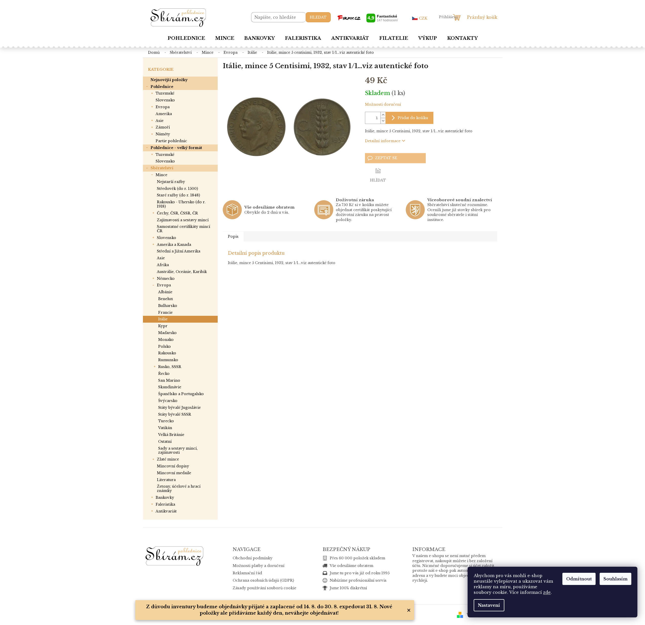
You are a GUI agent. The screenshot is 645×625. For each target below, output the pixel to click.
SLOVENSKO (165, 100)
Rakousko (167, 353)
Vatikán (165, 428)
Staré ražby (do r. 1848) (178, 195)
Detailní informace (382, 141)
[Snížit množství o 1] (382, 121)
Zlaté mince (168, 459)
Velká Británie (171, 434)
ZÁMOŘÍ (163, 127)
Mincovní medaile (174, 473)
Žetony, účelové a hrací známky (178, 488)
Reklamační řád (247, 573)
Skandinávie (169, 387)
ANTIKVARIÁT (166, 511)
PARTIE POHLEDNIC (171, 141)
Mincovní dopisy (173, 466)
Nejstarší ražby (171, 181)
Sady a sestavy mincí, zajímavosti (178, 450)
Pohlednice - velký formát (176, 147)
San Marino (169, 380)
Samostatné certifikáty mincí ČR (183, 228)
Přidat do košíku (413, 118)
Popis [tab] (233, 236)
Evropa (164, 285)
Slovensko (166, 237)
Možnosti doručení (383, 104)
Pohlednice (162, 86)
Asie (161, 258)
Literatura (166, 479)
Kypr (163, 326)
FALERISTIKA (165, 504)
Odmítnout (579, 578)
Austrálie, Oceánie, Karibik (182, 271)
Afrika (163, 265)
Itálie (163, 319)
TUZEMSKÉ (165, 93)
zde (547, 592)
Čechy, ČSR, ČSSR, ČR (177, 213)
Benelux (165, 299)
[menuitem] (186, 38)
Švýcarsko (167, 400)
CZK (423, 18)
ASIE (159, 120)
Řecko (164, 373)
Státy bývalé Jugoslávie (179, 407)
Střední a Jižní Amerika (178, 251)
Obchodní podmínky (252, 558)
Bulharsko (167, 305)
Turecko (166, 421)
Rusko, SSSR (169, 366)
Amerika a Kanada (174, 244)
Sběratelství (162, 168)
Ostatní (165, 441)
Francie (165, 312)
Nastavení (489, 605)
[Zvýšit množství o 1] (382, 115)
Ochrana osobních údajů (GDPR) (263, 580)
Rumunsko (168, 360)
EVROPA (163, 107)
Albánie (165, 292)
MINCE (161, 175)
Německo (166, 278)
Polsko (164, 346)
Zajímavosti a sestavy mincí (183, 220)
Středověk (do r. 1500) (177, 188)
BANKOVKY (165, 497)
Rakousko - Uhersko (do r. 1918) (181, 204)
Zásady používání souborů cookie (264, 588)
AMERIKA (164, 114)
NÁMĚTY (163, 134)
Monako (166, 339)
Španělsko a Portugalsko (181, 394)
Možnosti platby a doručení (258, 565)
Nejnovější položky (169, 80)
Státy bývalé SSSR (174, 414)
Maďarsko (167, 332)
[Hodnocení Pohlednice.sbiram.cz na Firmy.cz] (367, 18)
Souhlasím (615, 578)
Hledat (318, 17)
